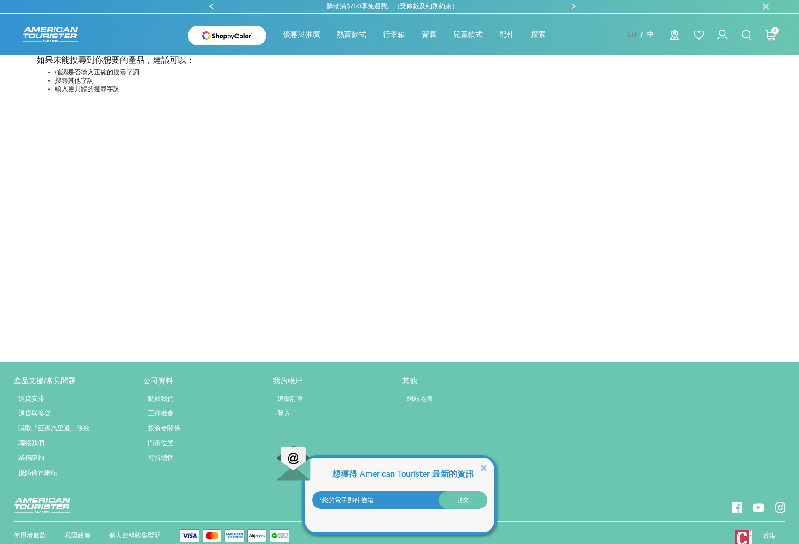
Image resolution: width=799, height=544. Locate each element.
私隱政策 (78, 535)
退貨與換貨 (34, 413)
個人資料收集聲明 (135, 535)
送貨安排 (31, 399)
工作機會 (161, 413)
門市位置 (161, 443)
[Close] (483, 467)
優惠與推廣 (301, 34)
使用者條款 (30, 535)
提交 (463, 500)
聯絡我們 (31, 443)
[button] (351, 34)
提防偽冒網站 (37, 473)
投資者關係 (164, 428)
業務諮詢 (31, 458)
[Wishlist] (699, 34)
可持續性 (161, 458)
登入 (283, 413)
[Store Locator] (675, 38)
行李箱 (394, 34)
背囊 (429, 34)
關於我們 (161, 399)
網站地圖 (420, 399)
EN (632, 34)
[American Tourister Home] (50, 35)
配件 (506, 34)
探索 (538, 34)
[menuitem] (301, 34)
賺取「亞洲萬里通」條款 (54, 428)
